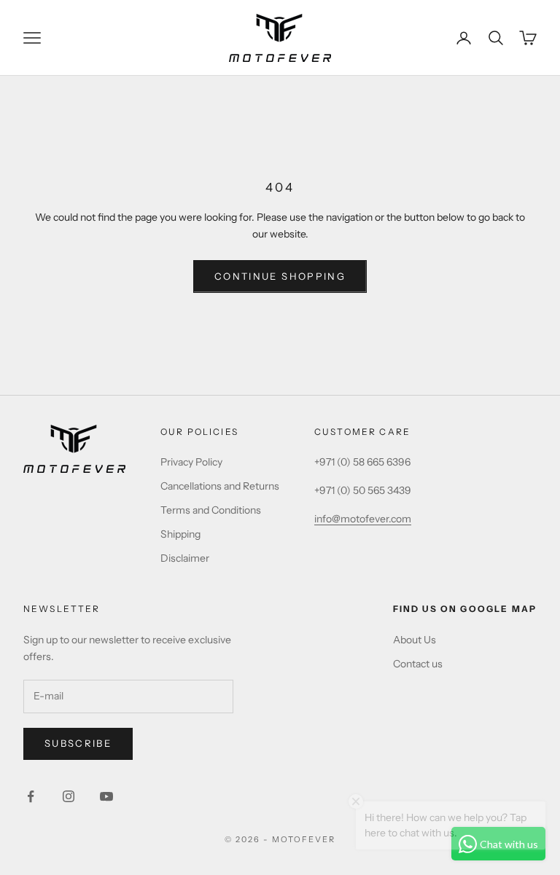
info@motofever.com (362, 518)
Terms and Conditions (210, 510)
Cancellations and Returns (219, 486)
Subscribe (78, 743)
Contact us (418, 663)
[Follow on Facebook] (30, 796)
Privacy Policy (191, 461)
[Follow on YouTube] (106, 796)
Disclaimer (184, 558)
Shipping (180, 534)
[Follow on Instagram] (68, 796)
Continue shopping (280, 276)
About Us (414, 639)
